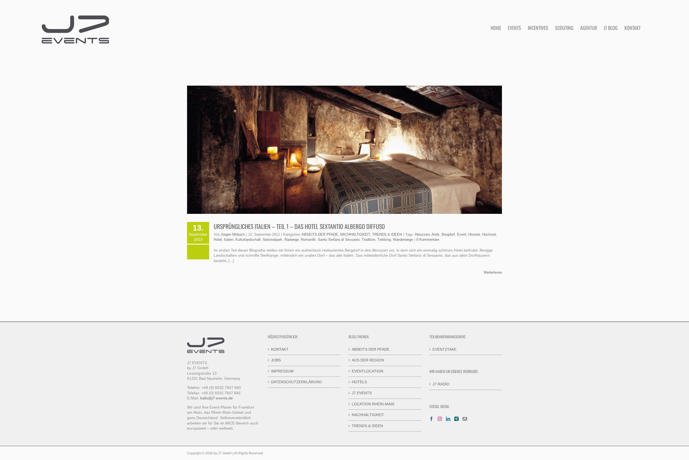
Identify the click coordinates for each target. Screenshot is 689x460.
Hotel (218, 240)
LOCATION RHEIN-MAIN (373, 404)
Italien (228, 240)
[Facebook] (431, 419)
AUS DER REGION (368, 360)
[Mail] (465, 419)
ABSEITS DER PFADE (320, 234)
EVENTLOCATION (367, 371)
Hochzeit (489, 234)
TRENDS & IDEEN (387, 234)
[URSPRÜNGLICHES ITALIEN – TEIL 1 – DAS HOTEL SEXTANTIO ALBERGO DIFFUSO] (344, 150)
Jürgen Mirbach (233, 234)
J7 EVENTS (362, 393)
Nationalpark (272, 240)
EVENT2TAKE (444, 349)
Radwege (291, 240)
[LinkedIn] (448, 419)
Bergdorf (448, 234)
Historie (474, 234)
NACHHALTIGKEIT (355, 234)
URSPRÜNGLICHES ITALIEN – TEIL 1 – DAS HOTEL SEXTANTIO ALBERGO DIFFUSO (299, 226)
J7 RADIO (441, 384)
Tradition (368, 240)
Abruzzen (422, 234)
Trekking (384, 240)
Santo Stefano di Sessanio (339, 240)
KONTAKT (280, 349)
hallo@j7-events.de (216, 398)
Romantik (308, 240)
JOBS (276, 360)
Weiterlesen (493, 272)
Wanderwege (403, 240)
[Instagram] (440, 419)
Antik (435, 234)
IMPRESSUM (282, 371)
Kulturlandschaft (248, 240)
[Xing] (456, 419)
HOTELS (359, 382)
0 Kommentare (427, 240)
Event (461, 234)
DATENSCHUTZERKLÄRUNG (296, 382)
